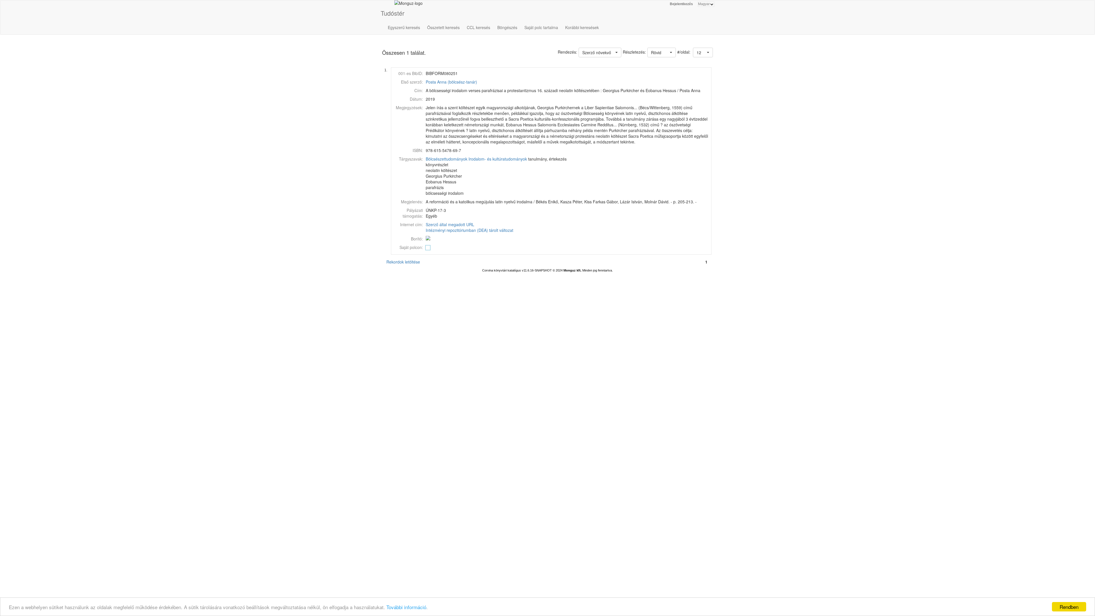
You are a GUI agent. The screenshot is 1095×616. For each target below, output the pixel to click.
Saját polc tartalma (541, 27)
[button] (703, 52)
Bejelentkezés (681, 4)
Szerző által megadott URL (450, 224)
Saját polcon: (411, 247)
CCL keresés (478, 27)
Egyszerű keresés (404, 27)
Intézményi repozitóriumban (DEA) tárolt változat (469, 230)
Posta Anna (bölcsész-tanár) (451, 82)
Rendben (1069, 606)
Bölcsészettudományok (446, 159)
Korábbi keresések (582, 27)
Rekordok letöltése (403, 262)
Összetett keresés (443, 27)
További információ (406, 607)
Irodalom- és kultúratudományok (498, 159)
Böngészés (507, 27)
